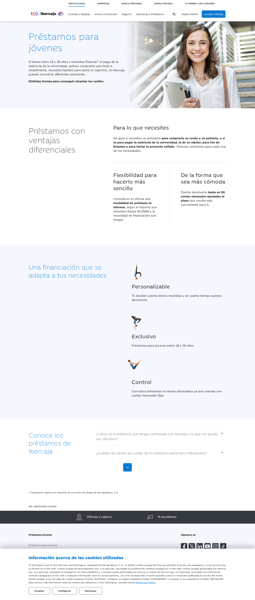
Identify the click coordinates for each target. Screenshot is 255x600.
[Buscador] (174, 14)
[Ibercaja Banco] (47, 13)
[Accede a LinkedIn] (200, 547)
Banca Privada (163, 3)
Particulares (77, 3)
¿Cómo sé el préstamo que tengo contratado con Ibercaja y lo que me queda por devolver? (157, 436)
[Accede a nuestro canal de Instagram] (215, 547)
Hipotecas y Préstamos (150, 14)
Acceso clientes (213, 14)
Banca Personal (132, 3)
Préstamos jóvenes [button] (40, 534)
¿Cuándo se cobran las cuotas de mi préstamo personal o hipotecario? (151, 452)
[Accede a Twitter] (192, 547)
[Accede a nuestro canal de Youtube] (207, 547)
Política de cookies (145, 582)
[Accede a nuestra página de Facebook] (184, 547)
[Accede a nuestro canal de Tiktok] (223, 547)
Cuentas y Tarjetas (79, 14)
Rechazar (90, 591)
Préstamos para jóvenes (43, 545)
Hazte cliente (190, 14)
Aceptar (39, 591)
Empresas (103, 3)
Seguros (127, 14)
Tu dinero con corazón (199, 3)
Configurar (64, 591)
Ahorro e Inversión (106, 14)
